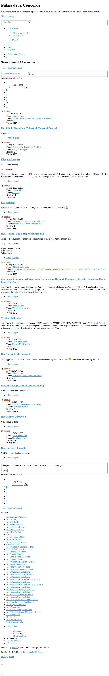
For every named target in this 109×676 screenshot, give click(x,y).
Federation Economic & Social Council (29, 221)
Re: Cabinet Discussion (13, 416)
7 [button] (6, 104)
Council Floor (19, 190)
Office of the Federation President (27, 147)
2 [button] (6, 92)
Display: (7, 465)
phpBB (15, 647)
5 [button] (6, 99)
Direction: (46, 465)
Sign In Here (18, 116)
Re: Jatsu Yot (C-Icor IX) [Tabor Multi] (22, 385)
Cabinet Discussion (20, 407)
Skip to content (7, 16)
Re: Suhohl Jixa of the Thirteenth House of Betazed (29, 128)
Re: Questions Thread (13, 448)
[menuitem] (20, 33)
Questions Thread (19, 438)
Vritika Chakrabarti (20, 308)
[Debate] (16, 192)
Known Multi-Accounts (22, 344)
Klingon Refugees (20, 149)
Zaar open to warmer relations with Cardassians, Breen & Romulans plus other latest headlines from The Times (58, 269)
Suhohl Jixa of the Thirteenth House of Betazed (32, 118)
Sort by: (25, 465)
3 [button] (6, 95)
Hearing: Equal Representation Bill (27, 224)
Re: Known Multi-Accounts (16, 353)
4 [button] (6, 97)
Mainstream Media (21, 267)
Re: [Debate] (8, 202)
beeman (7, 111)
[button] (7, 82)
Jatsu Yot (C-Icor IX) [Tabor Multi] (27, 375)
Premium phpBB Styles (33, 652)
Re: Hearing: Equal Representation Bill (22, 233)
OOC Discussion (20, 342)
